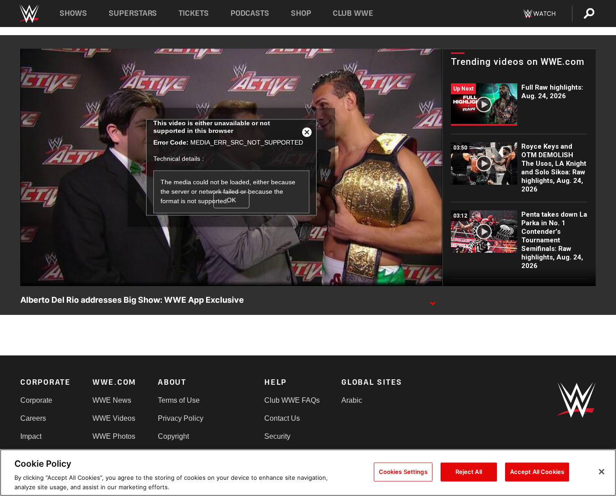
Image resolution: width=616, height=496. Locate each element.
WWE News (111, 400)
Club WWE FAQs (292, 400)
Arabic (351, 400)
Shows (73, 13)
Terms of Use (179, 400)
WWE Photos (113, 436)
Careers (33, 418)
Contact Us (282, 418)
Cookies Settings (403, 471)
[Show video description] (432, 300)
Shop (301, 13)
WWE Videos (113, 418)
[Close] (601, 472)
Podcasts (249, 13)
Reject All (468, 471)
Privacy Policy (180, 418)
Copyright (173, 436)
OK (231, 200)
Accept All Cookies (537, 471)
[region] (308, 472)
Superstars (133, 13)
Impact (30, 436)
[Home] (28, 13)
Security (277, 436)
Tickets (194, 13)
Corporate (36, 400)
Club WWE (353, 13)
